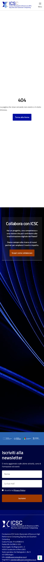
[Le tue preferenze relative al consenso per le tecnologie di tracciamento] (39, 557)
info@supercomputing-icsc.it (16, 557)
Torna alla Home (22, 117)
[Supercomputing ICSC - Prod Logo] (17, 5)
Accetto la (15, 490)
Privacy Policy (19, 490)
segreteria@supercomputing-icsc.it (23, 559)
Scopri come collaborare (22, 252)
